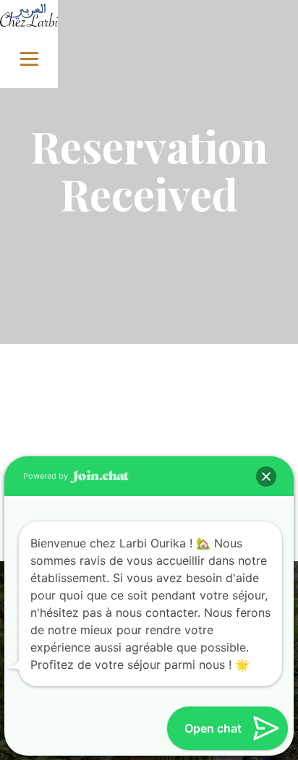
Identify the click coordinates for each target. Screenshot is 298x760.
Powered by (46, 476)
